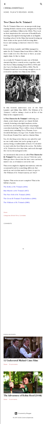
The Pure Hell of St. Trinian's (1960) (17, 195)
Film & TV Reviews (18, 12)
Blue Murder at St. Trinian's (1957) (16, 191)
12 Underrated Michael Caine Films (21, 360)
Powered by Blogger (24, 413)
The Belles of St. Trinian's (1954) (16, 187)
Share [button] (5, 212)
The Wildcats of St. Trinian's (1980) (17, 202)
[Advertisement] (23, 305)
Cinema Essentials (14, 8)
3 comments (13, 399)
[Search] (41, 3)
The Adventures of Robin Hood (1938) (23, 395)
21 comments (13, 364)
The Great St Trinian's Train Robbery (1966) (20, 199)
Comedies (22, 215)
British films (15, 215)
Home (6, 12)
